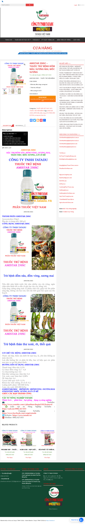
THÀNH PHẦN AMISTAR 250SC (12, 138)
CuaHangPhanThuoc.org (66, 187)
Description (7, 125)
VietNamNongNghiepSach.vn (67, 146)
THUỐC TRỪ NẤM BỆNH (53, 51)
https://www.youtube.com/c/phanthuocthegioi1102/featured (27, 404)
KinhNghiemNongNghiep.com (68, 159)
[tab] (7, 125)
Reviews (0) (19, 125)
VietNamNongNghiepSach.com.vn (69, 137)
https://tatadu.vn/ (50, 520)
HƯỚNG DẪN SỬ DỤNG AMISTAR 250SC (15, 144)
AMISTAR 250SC (8, 136)
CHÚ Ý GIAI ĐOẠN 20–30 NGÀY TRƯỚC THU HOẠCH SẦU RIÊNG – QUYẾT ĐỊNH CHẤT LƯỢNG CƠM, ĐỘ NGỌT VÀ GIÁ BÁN (71, 89)
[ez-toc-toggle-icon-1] (24, 133)
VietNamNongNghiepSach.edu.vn (69, 140)
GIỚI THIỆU (76, 39)
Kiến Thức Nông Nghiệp (70, 208)
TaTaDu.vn (62, 153)
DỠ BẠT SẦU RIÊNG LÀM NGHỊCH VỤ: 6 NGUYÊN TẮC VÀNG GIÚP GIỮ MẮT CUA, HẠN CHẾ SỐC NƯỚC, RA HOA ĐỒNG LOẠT (71, 82)
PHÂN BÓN (36, 39)
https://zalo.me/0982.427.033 (14, 409)
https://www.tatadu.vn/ (22, 415)
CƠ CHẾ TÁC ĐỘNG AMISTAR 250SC (14, 142)
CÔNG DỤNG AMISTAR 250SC (12, 140)
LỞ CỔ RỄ (49, 113)
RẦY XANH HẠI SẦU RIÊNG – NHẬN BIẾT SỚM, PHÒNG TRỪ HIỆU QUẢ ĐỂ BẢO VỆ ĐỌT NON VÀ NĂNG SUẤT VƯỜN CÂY (70, 68)
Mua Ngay (10, 457)
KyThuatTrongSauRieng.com (67, 156)
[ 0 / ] (81, 5)
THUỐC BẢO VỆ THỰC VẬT (22, 39)
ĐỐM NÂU (37, 113)
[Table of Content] (25, 134)
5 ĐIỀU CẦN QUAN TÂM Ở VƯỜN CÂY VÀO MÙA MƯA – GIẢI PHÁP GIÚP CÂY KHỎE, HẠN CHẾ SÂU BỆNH (71, 126)
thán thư (43, 115)
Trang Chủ (8, 39)
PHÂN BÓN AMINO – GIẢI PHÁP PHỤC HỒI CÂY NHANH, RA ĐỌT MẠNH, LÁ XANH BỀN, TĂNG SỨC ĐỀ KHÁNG (71, 102)
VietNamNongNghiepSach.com (68, 143)
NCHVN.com (62, 180)
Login (75, 5)
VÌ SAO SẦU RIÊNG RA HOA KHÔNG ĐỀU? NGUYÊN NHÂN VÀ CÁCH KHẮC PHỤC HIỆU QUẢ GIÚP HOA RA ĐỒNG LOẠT (71, 119)
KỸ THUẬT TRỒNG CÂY (47, 39)
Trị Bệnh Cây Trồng (68, 211)
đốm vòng (42, 113)
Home (24, 51)
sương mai (38, 115)
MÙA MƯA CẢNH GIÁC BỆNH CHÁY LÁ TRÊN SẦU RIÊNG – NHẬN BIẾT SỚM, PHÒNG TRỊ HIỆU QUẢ (71, 108)
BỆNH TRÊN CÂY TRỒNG (64, 39)
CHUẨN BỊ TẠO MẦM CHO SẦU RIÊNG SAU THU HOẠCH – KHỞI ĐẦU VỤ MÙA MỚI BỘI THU (71, 95)
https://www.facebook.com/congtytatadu (19, 413)
